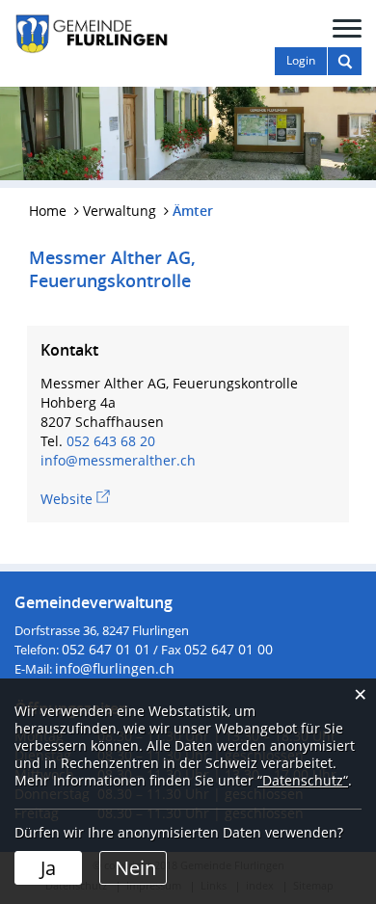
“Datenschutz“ (302, 780)
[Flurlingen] (91, 32)
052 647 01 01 (106, 649)
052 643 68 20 (111, 441)
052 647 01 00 (228, 649)
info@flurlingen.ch (115, 668)
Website (75, 499)
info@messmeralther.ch (118, 460)
